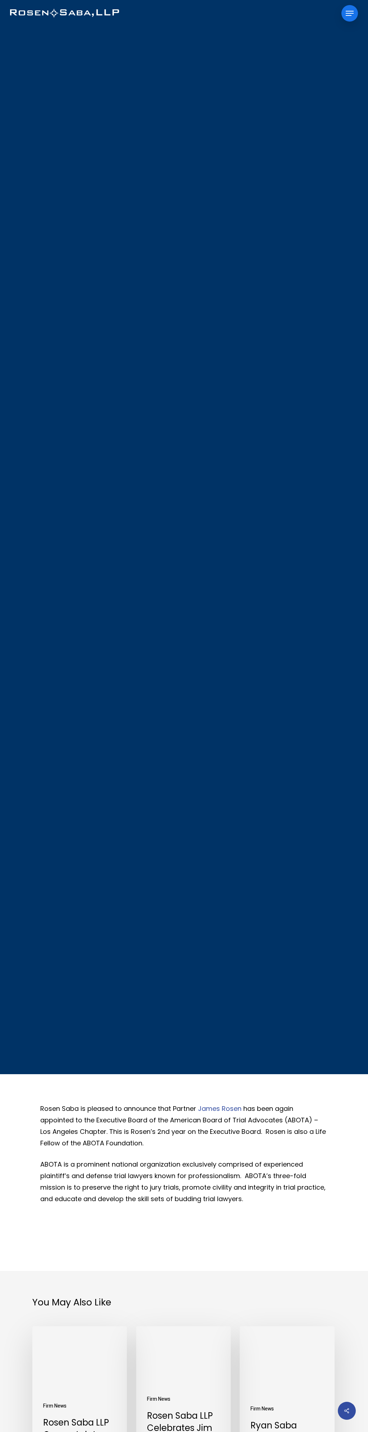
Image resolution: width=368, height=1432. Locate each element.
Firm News (184, 570)
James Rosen (220, 1108)
